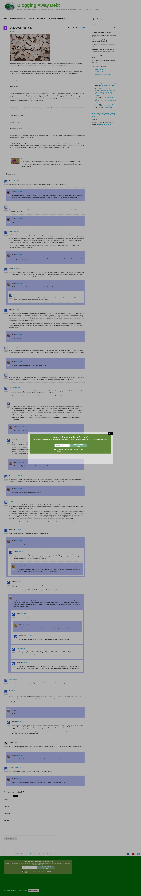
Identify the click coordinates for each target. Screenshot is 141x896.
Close (110, 433)
